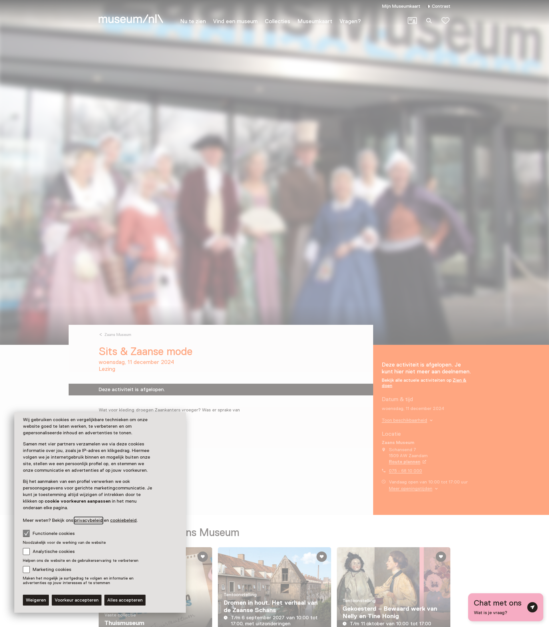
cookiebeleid (123, 520)
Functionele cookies (54, 533)
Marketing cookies (52, 569)
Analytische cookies (54, 551)
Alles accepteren (125, 600)
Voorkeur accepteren (77, 600)
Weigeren (36, 600)
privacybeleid (88, 520)
